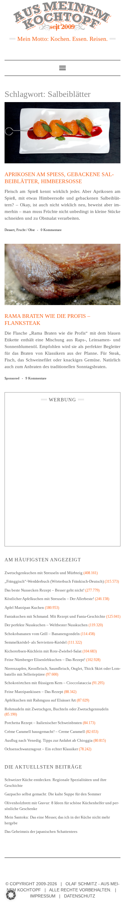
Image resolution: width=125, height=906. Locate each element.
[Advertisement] (62, 472)
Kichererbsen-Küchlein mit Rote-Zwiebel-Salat (43, 651)
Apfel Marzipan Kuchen (24, 607)
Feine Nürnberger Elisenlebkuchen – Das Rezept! (45, 659)
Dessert (10, 230)
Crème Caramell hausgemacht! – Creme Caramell (45, 731)
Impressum (43, 896)
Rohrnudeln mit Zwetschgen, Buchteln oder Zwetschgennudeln (57, 709)
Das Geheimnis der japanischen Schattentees (41, 831)
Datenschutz (79, 896)
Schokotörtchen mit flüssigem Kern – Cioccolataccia (48, 682)
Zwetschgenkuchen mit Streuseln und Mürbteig (44, 572)
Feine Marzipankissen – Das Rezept (34, 691)
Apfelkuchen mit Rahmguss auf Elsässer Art (40, 700)
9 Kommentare (35, 378)
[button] (11, 895)
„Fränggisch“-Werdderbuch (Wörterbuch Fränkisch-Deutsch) (54, 581)
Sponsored (12, 378)
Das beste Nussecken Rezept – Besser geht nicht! (44, 590)
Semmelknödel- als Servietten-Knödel (36, 642)
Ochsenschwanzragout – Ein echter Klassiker (41, 749)
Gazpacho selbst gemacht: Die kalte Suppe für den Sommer (53, 794)
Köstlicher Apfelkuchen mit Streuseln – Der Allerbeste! (49, 598)
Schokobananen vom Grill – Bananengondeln (42, 633)
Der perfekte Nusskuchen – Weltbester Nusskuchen (46, 625)
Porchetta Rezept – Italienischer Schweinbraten (43, 722)
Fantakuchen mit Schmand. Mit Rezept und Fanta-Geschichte (55, 616)
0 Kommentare (51, 230)
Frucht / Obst (25, 230)
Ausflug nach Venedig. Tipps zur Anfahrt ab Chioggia (49, 740)
